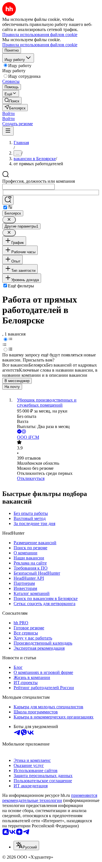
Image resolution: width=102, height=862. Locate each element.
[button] (8, 113)
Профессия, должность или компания (38, 181)
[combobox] (28, 187)
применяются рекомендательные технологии (49, 798)
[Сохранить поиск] (8, 200)
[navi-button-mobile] (8, 131)
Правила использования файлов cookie (39, 44)
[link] (12, 100)
